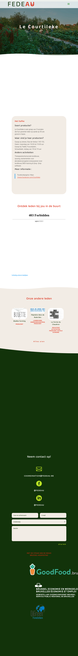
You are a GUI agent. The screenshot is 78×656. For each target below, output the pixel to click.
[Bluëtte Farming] (19, 313)
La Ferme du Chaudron (56, 323)
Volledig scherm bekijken (20, 275)
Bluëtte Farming (19, 321)
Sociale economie (58, 331)
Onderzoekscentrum (37, 322)
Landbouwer (37, 320)
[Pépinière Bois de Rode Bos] (37, 310)
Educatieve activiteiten (55, 328)
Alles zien (39, 341)
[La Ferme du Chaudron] (56, 314)
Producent (19, 324)
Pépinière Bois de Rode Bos (37, 316)
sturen (62, 544)
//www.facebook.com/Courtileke (28, 177)
